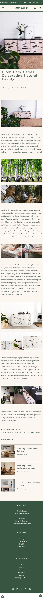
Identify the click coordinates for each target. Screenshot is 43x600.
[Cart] (40, 8)
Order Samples (21, 546)
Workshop (21, 572)
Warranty (21, 575)
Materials (21, 544)
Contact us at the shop (15, 414)
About (22, 564)
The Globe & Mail (34, 432)
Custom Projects (21, 541)
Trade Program (21, 539)
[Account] (35, 8)
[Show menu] (3, 8)
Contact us (21, 518)
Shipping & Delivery (21, 577)
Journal (21, 570)
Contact (21, 567)
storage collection (14, 411)
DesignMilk (19, 294)
